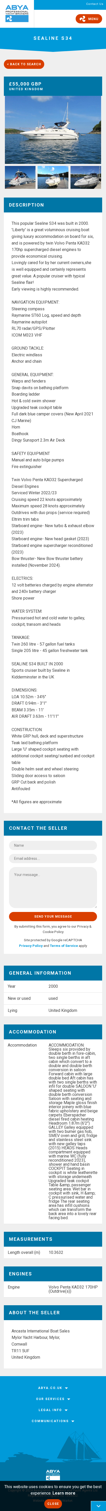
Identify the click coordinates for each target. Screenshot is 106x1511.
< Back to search (24, 64)
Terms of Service (64, 946)
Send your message (53, 916)
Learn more (63, 1493)
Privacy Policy (31, 946)
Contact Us (94, 4)
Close (53, 1504)
